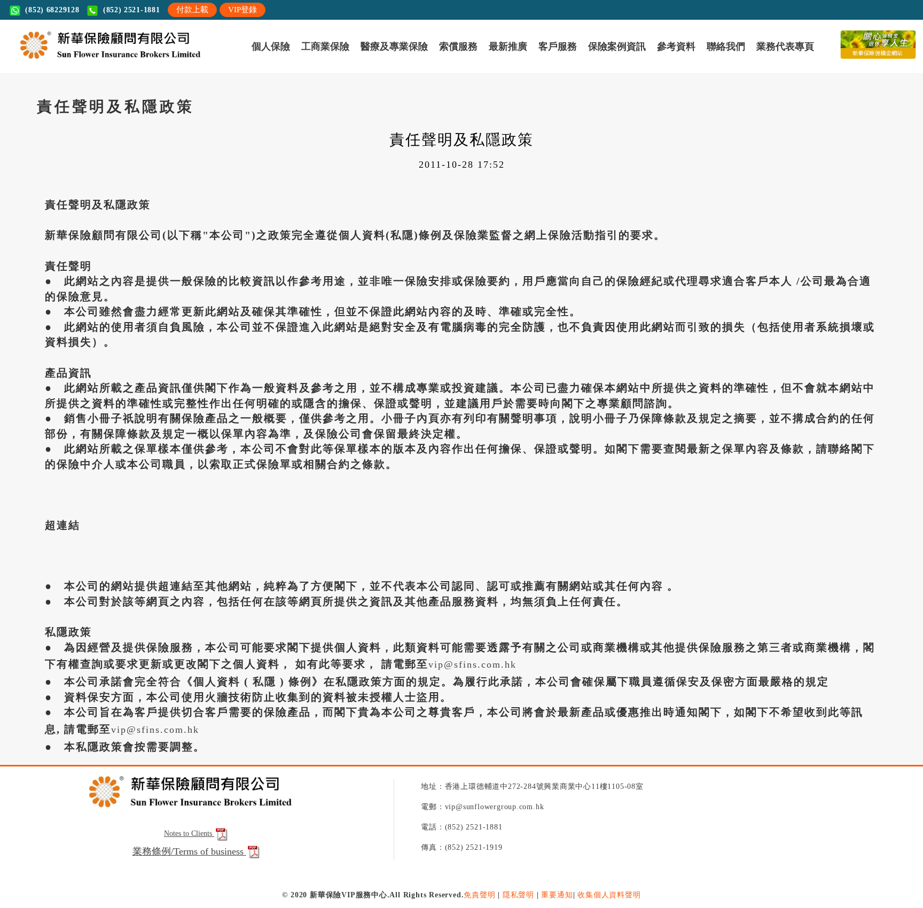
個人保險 (26, 60)
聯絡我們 (345, 60)
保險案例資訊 (269, 60)
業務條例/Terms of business (189, 901)
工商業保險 (64, 60)
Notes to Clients (189, 884)
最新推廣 (193, 60)
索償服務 (158, 60)
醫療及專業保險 (113, 60)
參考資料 (311, 60)
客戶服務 (227, 60)
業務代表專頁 (387, 60)
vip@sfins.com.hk (472, 714)
